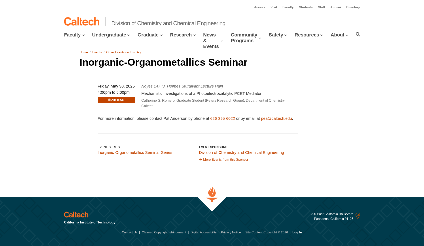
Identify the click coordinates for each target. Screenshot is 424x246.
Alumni (335, 7)
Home (84, 52)
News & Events (211, 40)
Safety (276, 35)
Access (259, 7)
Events (97, 52)
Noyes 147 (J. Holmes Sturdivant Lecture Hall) (182, 86)
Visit (274, 7)
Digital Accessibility (204, 232)
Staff (321, 7)
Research (181, 35)
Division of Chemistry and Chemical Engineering (168, 23)
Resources (307, 35)
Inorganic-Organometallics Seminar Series (135, 152)
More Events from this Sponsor (225, 159)
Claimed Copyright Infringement (164, 232)
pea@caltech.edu (276, 118)
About (337, 35)
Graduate (148, 35)
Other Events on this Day (123, 52)
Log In (297, 232)
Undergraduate (109, 35)
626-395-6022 (222, 118)
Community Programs (244, 37)
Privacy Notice (231, 232)
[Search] (358, 34)
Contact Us (129, 232)
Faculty (288, 7)
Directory (353, 7)
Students (306, 7)
